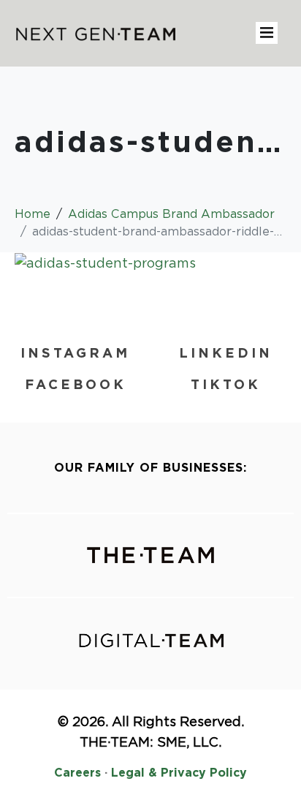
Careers (77, 773)
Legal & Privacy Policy (179, 773)
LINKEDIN (226, 353)
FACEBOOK (75, 384)
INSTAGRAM (75, 353)
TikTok (226, 384)
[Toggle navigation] (266, 33)
